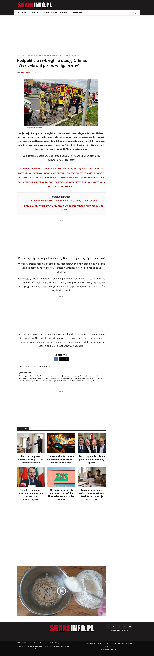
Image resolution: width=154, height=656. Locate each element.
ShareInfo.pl (20, 56)
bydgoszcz (28, 366)
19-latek (20, 366)
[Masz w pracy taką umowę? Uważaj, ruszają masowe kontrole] (31, 443)
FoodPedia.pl (124, 630)
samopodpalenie (44, 366)
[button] (134, 12)
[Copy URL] (66, 359)
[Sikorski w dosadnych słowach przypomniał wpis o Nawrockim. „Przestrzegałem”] (31, 477)
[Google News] (130, 626)
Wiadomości (30, 56)
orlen (35, 366)
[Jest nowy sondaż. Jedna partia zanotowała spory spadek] (92, 443)
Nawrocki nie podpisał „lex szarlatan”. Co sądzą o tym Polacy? (64, 200)
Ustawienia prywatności (108, 649)
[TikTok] (113, 626)
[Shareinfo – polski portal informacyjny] (35, 5)
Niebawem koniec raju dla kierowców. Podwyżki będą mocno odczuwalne (61, 459)
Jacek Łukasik (25, 72)
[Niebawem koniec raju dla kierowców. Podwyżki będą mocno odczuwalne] (61, 443)
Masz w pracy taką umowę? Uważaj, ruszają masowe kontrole (31, 459)
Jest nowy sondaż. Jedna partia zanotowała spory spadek (92, 459)
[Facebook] (56, 359)
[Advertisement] (77, 36)
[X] (61, 359)
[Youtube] (124, 626)
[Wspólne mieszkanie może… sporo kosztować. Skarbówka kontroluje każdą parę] (92, 477)
